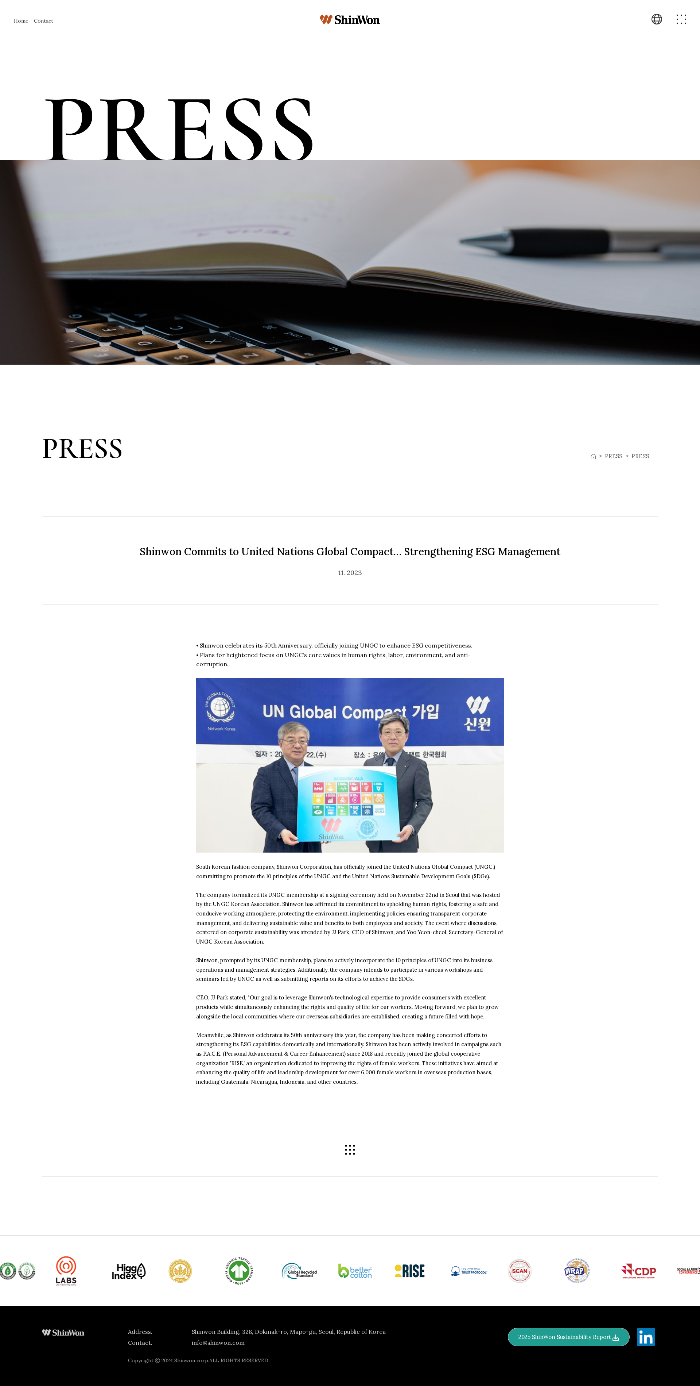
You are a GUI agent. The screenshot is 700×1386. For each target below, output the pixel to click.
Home (21, 21)
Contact (43, 21)
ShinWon (350, 19)
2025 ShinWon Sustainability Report (565, 1336)
